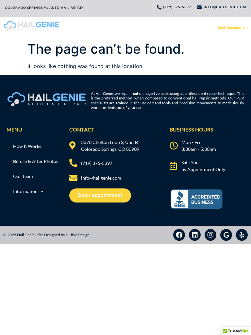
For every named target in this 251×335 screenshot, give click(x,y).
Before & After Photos (135, 28)
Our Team (168, 28)
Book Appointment (233, 28)
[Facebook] (179, 235)
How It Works (100, 28)
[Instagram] (210, 235)
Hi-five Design (78, 234)
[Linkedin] (195, 235)
